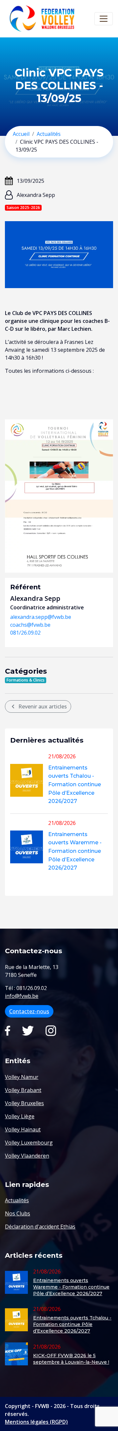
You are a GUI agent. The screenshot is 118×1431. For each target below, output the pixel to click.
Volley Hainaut (23, 1129)
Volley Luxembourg (29, 1142)
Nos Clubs (17, 1213)
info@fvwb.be (21, 996)
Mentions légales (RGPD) (36, 1421)
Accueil (21, 133)
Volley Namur (21, 1077)
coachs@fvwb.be (30, 624)
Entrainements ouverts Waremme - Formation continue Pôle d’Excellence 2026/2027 (75, 851)
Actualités (49, 133)
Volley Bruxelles (24, 1103)
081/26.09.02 (25, 632)
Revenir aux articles (38, 706)
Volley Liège (19, 1116)
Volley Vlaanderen (27, 1155)
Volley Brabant (23, 1090)
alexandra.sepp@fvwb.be (40, 617)
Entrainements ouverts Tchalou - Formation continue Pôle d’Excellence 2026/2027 (74, 784)
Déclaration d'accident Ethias (40, 1226)
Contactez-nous (29, 1011)
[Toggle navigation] (103, 18)
